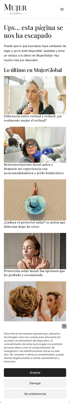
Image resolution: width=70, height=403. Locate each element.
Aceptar (35, 372)
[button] (64, 326)
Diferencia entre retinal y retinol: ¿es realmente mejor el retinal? (32, 118)
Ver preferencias (35, 394)
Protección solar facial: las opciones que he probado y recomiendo (34, 273)
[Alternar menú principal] (62, 9)
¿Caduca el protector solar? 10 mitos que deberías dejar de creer (35, 224)
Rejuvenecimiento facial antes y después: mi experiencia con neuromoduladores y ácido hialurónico (34, 169)
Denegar (35, 383)
